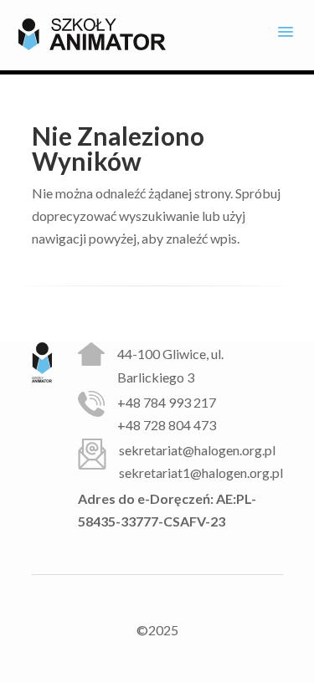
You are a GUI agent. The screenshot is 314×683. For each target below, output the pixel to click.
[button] (285, 35)
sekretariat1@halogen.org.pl (201, 472)
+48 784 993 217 (166, 402)
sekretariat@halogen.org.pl (197, 450)
